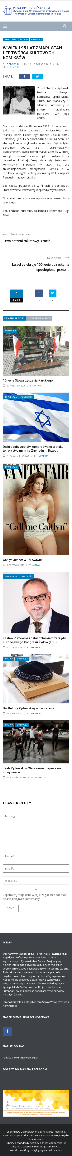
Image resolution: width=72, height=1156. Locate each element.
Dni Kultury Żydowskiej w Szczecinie (28, 708)
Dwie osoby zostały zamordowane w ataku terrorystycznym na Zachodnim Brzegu (33, 449)
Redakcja (13, 64)
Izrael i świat (10, 39)
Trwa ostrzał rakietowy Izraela (26, 241)
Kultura (24, 39)
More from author (39, 318)
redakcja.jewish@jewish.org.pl (20, 1057)
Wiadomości (36, 39)
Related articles (14, 318)
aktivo (37, 385)
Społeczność (11, 576)
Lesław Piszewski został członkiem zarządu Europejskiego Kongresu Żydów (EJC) (34, 640)
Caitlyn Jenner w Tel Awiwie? (23, 560)
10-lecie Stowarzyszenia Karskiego (28, 380)
